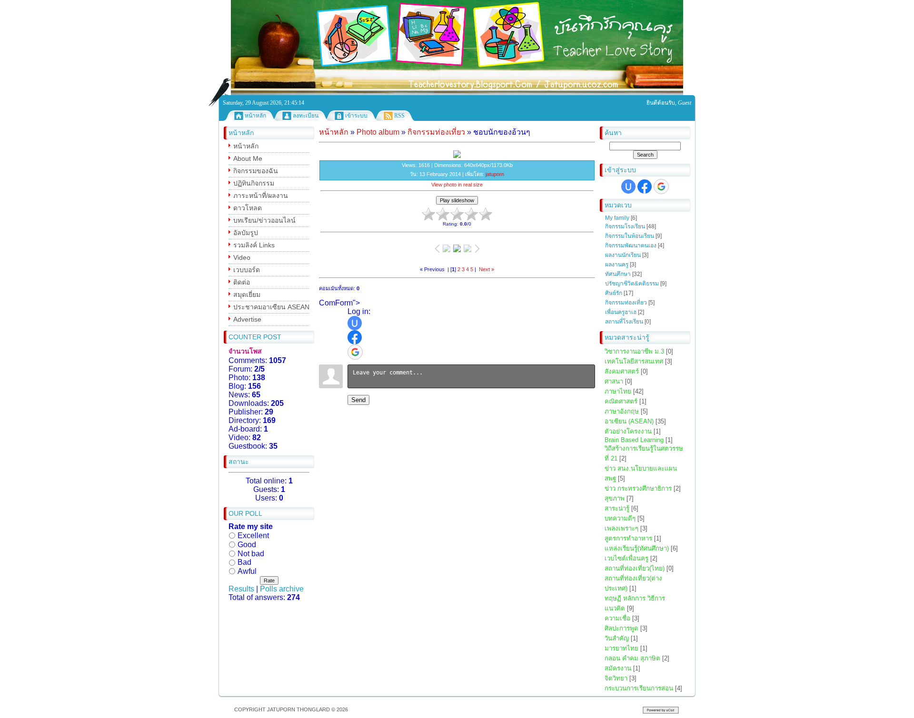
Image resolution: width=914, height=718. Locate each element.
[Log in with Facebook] (644, 186)
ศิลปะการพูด (621, 628)
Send (358, 399)
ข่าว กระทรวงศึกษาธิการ (638, 488)
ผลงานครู (616, 264)
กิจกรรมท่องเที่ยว (626, 302)
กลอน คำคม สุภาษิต (632, 658)
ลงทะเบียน (305, 115)
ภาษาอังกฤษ (622, 411)
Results (241, 589)
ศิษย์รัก (613, 293)
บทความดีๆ (620, 518)
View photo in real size (457, 184)
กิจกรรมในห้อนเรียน (629, 236)
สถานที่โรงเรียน (624, 321)
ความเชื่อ (617, 618)
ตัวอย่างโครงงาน (628, 431)
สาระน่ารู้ (617, 508)
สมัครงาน (618, 668)
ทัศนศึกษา (618, 274)
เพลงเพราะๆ (621, 528)
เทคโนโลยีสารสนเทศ (634, 361)
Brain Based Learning (634, 439)
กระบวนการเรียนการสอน (639, 688)
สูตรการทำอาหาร (628, 538)
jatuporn (495, 174)
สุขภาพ (615, 498)
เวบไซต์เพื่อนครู (626, 558)
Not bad (251, 553)
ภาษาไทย (618, 391)
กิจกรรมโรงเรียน (625, 226)
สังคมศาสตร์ (622, 371)
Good (247, 545)
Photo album (378, 132)
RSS (399, 115)
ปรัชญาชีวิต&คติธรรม (632, 283)
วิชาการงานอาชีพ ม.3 (634, 351)
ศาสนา (614, 381)
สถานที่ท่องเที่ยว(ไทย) (635, 568)
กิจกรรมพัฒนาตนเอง (630, 245)
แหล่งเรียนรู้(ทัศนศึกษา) (637, 548)
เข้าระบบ (356, 115)
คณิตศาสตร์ (621, 401)
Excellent (253, 535)
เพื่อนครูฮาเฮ (620, 312)
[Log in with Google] (661, 186)
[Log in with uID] (628, 186)
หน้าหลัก (255, 115)
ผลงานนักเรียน (623, 255)
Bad (244, 562)
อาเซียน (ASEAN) (629, 421)
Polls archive (282, 589)
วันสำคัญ (617, 638)
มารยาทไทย (621, 648)
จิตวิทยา (616, 678)
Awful (247, 571)
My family (617, 218)
